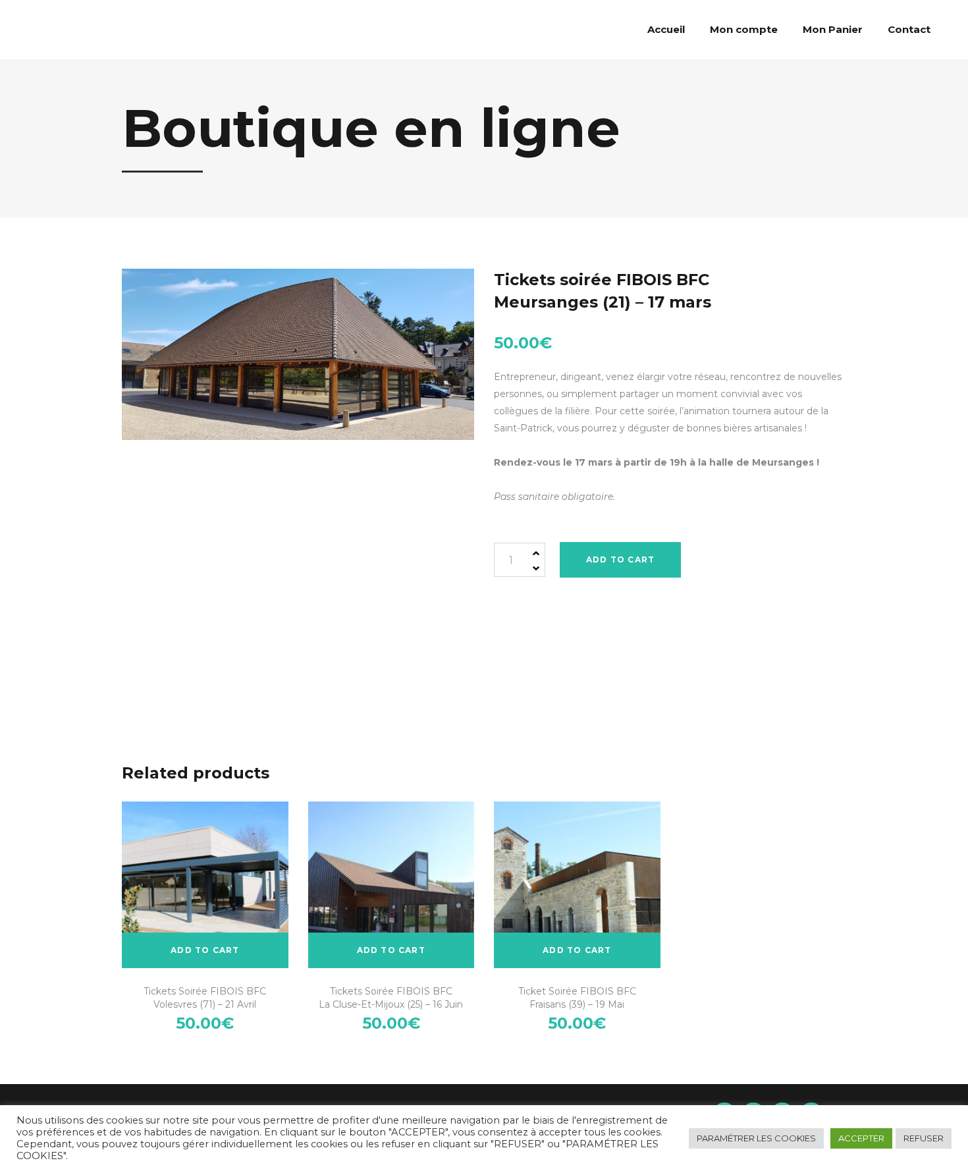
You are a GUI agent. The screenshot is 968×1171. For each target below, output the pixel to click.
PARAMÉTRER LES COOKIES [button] (756, 1138)
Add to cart (620, 559)
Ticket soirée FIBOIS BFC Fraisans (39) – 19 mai (577, 997)
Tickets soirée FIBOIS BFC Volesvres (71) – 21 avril (205, 997)
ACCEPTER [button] (861, 1138)
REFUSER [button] (923, 1138)
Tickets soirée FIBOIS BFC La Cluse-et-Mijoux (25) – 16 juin (391, 997)
